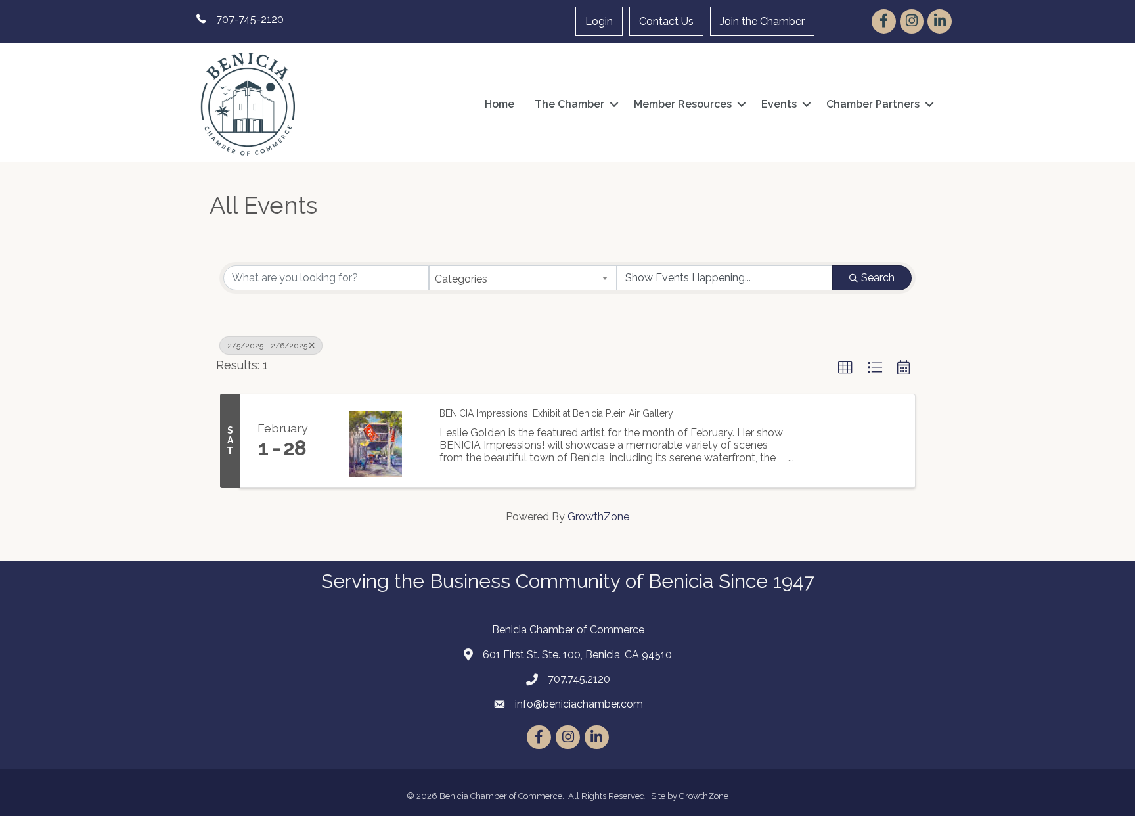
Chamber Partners (873, 104)
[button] (845, 368)
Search (878, 277)
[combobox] (523, 277)
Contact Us (666, 21)
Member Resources (683, 104)
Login (599, 21)
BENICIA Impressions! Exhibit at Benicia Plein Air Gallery (556, 413)
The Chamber (569, 104)
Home (499, 104)
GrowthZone (598, 516)
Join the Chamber (762, 21)
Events (779, 104)
